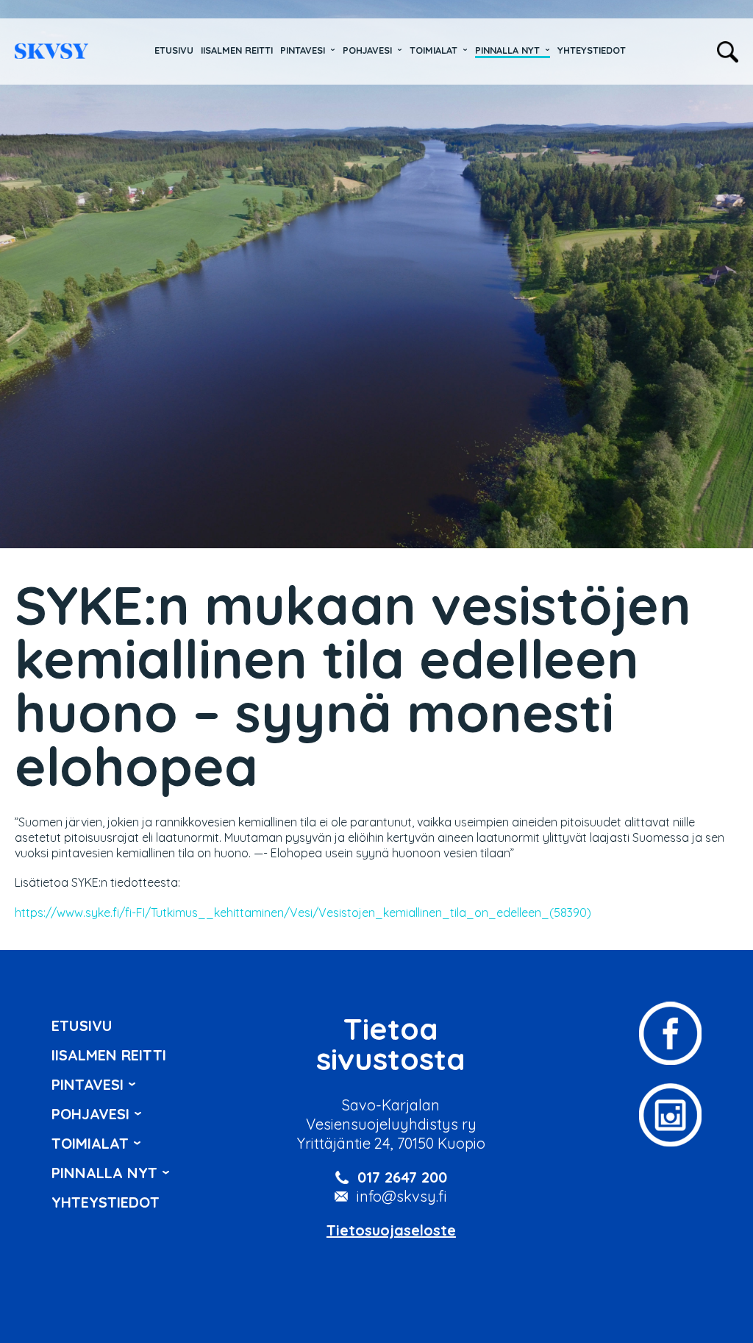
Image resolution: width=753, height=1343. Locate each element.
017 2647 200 (402, 1177)
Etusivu (173, 50)
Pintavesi (302, 50)
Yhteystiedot (591, 50)
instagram (670, 1115)
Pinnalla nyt (507, 50)
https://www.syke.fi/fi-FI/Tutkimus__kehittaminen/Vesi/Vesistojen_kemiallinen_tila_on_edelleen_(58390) (303, 912)
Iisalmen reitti (51, 51)
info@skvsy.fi (402, 1196)
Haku (727, 52)
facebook (670, 1033)
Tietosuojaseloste (391, 1230)
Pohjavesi (367, 50)
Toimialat (433, 50)
